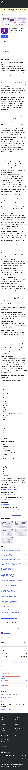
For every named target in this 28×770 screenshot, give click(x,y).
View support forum (6, 697)
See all (25, 687)
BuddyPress (4, 746)
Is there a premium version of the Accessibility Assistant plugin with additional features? (8, 592)
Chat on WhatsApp (16, 515)
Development (6, 51)
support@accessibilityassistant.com (17, 511)
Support (4, 54)
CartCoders (13, 32)
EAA (22, 662)
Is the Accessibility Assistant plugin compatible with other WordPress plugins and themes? (9, 608)
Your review (4, 687)
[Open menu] (26, 2)
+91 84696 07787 (14, 513)
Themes (16, 719)
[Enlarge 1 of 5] (11, 522)
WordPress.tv (5, 735)
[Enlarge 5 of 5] (11, 538)
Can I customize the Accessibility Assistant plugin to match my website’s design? (11, 581)
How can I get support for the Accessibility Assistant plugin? (8, 597)
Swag (17, 735)
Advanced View (5, 665)
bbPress (4, 744)
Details (4, 41)
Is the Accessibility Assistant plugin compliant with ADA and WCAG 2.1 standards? (8, 576)
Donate (17, 733)
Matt (3, 741)
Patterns (17, 724)
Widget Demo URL (5, 504)
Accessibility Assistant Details (8, 499)
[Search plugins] (15, 15)
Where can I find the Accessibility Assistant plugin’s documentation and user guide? (11, 613)
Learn (2, 728)
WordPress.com (5, 739)
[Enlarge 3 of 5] (11, 530)
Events (16, 730)
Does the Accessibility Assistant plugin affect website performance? (9, 602)
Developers (4, 733)
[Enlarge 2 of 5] (25, 522)
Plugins (16, 721)
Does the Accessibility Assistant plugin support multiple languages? (9, 586)
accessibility (15, 662)
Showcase (17, 717)
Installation (5, 48)
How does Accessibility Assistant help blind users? (7, 555)
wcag (25, 662)
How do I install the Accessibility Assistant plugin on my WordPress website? (11, 564)
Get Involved (18, 728)
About (2, 717)
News (2, 719)
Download (4, 36)
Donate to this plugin (6, 709)
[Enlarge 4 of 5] (25, 530)
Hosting (3, 721)
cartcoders (6, 637)
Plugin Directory (4, 5)
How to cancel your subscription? (9, 618)
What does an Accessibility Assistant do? (11, 550)
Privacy (3, 724)
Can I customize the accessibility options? (11, 559)
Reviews (5, 44)
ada (20, 662)
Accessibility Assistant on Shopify (9, 489)
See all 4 (25, 659)
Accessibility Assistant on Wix (8, 494)
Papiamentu (7, 752)
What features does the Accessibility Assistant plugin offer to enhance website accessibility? (9, 569)
